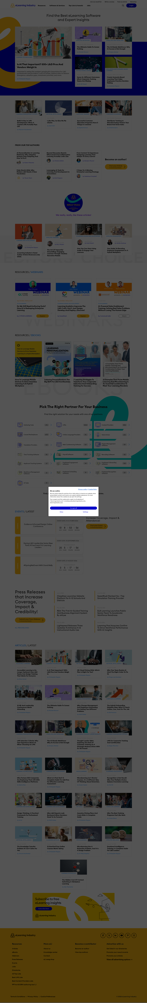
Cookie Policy (92, 489)
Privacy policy (82, 489)
